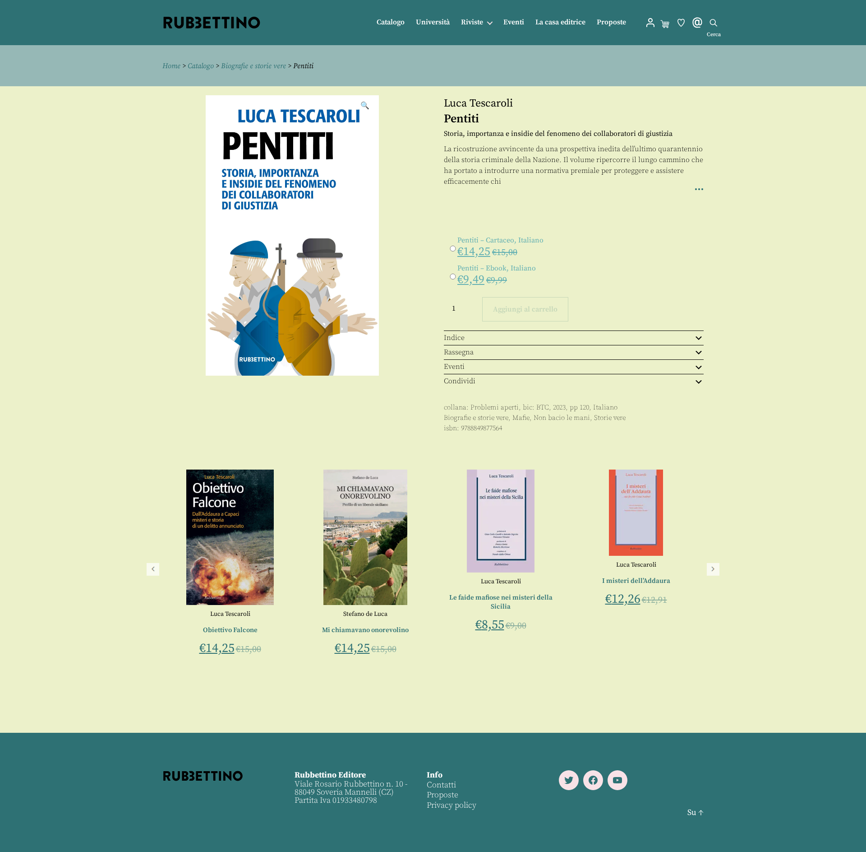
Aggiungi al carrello (525, 309)
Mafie (521, 418)
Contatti (441, 785)
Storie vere (610, 418)
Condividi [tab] (459, 381)
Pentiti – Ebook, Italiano (496, 268)
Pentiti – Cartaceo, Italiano (500, 240)
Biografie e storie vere (253, 65)
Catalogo (391, 22)
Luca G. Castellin (365, 614)
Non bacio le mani (562, 418)
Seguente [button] (713, 569)
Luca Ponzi (230, 614)
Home (171, 65)
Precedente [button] (153, 569)
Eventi (513, 22)
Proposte (611, 22)
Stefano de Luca (636, 614)
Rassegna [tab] (459, 352)
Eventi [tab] (454, 366)
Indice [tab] (454, 337)
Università (433, 22)
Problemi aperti (494, 407)
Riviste (472, 22)
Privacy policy (451, 805)
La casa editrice (560, 22)
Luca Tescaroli (478, 103)
